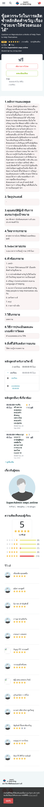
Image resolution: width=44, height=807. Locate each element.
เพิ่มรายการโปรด (22, 66)
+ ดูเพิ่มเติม (9, 462)
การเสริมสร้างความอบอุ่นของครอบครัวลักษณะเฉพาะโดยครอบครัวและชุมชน (18, 414)
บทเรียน (14, 378)
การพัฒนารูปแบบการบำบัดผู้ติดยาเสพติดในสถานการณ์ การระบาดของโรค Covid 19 (19, 443)
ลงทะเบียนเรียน (22, 73)
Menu (5, 2)
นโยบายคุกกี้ (33, 795)
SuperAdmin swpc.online (18, 47)
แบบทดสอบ (15, 386)
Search (10, 2)
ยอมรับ (8, 801)
